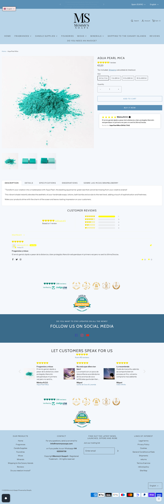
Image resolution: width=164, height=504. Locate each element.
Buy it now (130, 108)
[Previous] (60, 4)
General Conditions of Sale (144, 452)
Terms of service (143, 463)
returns (143, 459)
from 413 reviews (82, 357)
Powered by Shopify (24, 490)
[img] (17, 242)
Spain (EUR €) (137, 4)
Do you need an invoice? (82, 41)
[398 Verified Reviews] (82, 313)
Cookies (143, 448)
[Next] (103, 4)
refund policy (143, 467)
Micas (20, 455)
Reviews (155, 36)
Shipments (143, 455)
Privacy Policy (143, 444)
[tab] (12, 182)
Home (7, 36)
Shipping (112, 70)
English (153, 4)
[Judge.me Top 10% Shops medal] (116, 286)
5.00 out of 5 (60, 221)
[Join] (118, 451)
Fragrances (20, 444)
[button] (10, 161)
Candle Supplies (20, 448)
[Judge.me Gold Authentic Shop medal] (76, 286)
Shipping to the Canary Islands (127, 36)
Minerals (20, 459)
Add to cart (129, 99)
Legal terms (143, 441)
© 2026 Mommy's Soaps (10, 490)
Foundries (67, 36)
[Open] (6, 498)
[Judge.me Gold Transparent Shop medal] (86, 286)
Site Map (143, 470)
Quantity (100, 84)
